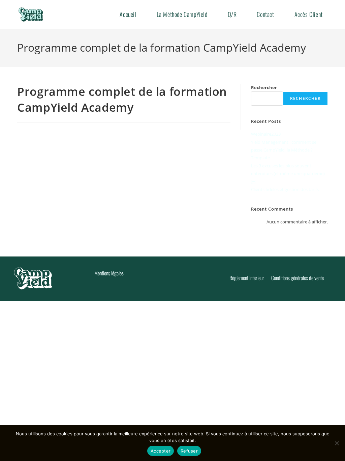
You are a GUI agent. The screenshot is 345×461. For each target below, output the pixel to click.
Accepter (160, 451)
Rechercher (264, 87)
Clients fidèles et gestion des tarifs (285, 189)
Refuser (189, 451)
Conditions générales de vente (298, 278)
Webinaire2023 (266, 134)
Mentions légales (109, 273)
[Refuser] (336, 443)
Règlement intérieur (246, 278)
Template (260, 158)
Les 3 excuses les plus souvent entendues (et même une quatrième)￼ (288, 174)
